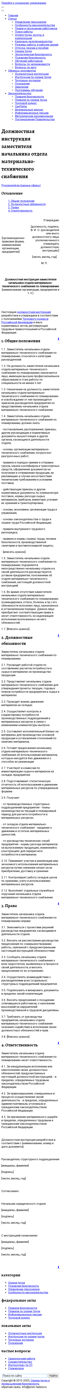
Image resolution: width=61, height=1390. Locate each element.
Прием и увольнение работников (36, 28)
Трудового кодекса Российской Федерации (24, 320)
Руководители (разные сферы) (21, 185)
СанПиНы (21, 106)
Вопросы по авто (25, 67)
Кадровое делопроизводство (34, 41)
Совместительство (20, 1362)
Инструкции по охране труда (33, 77)
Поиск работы (24, 31)
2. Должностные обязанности (27, 204)
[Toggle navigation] (2, 7)
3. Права (13, 207)
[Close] (2, 10)
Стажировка (16, 1368)
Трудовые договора (27, 80)
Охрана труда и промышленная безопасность (25, 1382)
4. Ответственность (20, 210)
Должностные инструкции (32, 74)
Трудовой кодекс (26, 103)
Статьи (12, 18)
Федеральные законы (29, 109)
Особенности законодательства (35, 25)
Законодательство (19, 93)
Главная (13, 15)
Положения (22, 83)
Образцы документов (22, 70)
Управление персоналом (30, 22)
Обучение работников (29, 61)
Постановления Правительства (35, 119)
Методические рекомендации (34, 116)
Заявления (21, 87)
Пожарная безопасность (30, 57)
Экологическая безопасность (33, 54)
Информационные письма (31, 113)
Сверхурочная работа (21, 1358)
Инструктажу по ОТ (20, 1365)
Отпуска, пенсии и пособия (31, 48)
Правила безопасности (29, 96)
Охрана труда (23, 51)
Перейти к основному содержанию (23, 3)
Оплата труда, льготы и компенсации (29, 36)
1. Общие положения (21, 201)
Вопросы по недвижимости (32, 64)
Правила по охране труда (31, 100)
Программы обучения (29, 90)
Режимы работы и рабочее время (36, 44)
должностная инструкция (34, 312)
